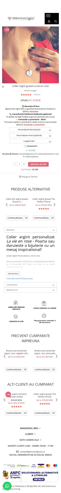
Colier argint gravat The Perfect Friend (43, 200)
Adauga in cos (38, 164)
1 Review (36, 94)
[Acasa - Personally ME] (21, 18)
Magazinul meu (29, 428)
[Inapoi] (2, 87)
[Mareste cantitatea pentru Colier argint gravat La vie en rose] (24, 164)
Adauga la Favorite (29, 176)
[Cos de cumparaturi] (49, 21)
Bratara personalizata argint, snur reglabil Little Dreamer (16, 352)
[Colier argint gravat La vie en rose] (30, 54)
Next (56, 58)
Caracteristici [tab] (12, 284)
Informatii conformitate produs (19, 278)
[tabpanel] (30, 54)
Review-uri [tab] (12, 290)
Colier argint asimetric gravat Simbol (16, 395)
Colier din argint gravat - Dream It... (17, 200)
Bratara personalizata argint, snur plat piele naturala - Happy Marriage (44, 352)
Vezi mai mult (13, 274)
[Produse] (48, 16)
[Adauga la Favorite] (26, 218)
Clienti (29, 434)
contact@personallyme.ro (32, 451)
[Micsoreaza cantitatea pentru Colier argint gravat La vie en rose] (15, 164)
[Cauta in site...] (55, 21)
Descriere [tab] (10, 230)
